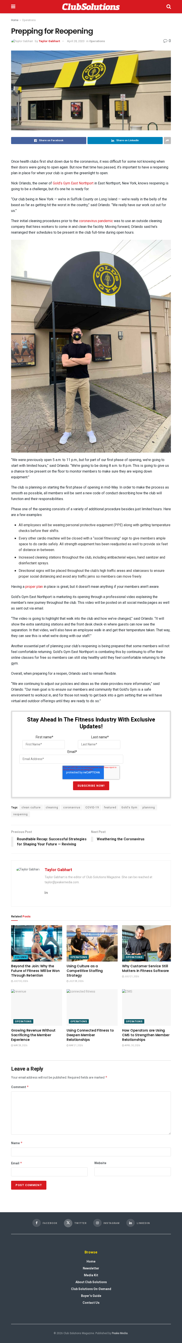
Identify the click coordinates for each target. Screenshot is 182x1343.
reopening (20, 814)
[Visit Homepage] (91, 6)
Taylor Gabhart (49, 41)
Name (17, 1143)
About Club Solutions (91, 1282)
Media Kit (91, 1275)
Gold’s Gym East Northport (73, 183)
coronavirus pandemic (96, 221)
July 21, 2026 (131, 976)
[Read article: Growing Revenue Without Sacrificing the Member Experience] (36, 1007)
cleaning (52, 807)
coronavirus (71, 807)
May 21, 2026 (76, 1045)
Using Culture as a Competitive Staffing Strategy (85, 971)
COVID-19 (92, 807)
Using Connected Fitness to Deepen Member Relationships (90, 1035)
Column (20, 957)
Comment (20, 1087)
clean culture (31, 807)
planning (148, 807)
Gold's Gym (129, 807)
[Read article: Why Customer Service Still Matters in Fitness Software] (147, 943)
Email (16, 1163)
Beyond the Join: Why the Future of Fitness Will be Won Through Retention (35, 971)
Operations (29, 20)
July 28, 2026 (76, 981)
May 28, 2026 (20, 1045)
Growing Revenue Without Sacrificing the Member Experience (33, 1035)
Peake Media (120, 1333)
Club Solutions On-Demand (91, 1289)
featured (110, 807)
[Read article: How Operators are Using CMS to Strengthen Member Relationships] (147, 1007)
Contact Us (91, 1302)
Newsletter (91, 1268)
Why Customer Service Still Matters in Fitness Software (145, 968)
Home (14, 20)
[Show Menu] (13, 6)
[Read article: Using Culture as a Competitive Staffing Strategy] (92, 943)
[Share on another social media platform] (167, 140)
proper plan (34, 587)
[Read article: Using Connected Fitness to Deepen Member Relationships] (92, 1007)
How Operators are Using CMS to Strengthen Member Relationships (146, 1035)
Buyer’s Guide (91, 1296)
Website (100, 1163)
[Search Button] (168, 6)
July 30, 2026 (20, 981)
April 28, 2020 (75, 41)
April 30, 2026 (132, 1045)
